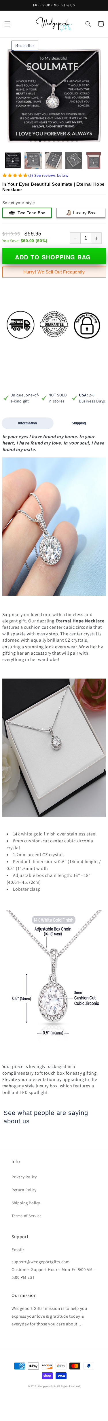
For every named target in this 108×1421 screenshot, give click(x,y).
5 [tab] (49, 140)
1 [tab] (31, 140)
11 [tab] (77, 140)
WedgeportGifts (47, 1386)
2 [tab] (35, 140)
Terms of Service (27, 1215)
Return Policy (24, 1189)
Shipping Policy (26, 1202)
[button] (7, 24)
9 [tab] (67, 140)
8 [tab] (63, 140)
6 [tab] (54, 140)
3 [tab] (40, 140)
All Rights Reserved (68, 1386)
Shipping (79, 423)
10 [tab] (72, 140)
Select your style (18, 202)
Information (27, 423)
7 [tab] (58, 140)
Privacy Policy (24, 1176)
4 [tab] (44, 140)
